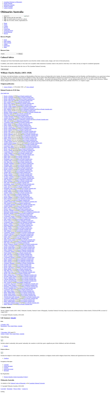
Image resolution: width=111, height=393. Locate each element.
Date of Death (7, 42)
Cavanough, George (9, 216)
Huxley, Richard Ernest (10, 295)
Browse (6, 33)
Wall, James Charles (9, 291)
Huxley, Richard (8, 181)
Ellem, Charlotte (8, 119)
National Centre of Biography (18, 383)
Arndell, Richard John (9, 201)
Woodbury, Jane (8, 165)
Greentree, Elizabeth (9, 263)
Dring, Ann (7, 115)
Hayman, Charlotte (9, 210)
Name (5, 39)
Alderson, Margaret (9, 234)
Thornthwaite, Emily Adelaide (11, 297)
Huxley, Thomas (8, 126)
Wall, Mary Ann (8, 270)
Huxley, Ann (7, 132)
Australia (20, 326)
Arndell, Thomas (8, 178)
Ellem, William (8, 226)
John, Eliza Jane (8, 254)
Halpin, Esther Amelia (9, 294)
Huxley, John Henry (9, 267)
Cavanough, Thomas (9, 232)
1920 (9, 332)
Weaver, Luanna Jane (9, 300)
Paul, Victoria (7, 282)
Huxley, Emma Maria (9, 247)
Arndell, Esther (8, 160)
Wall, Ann (6, 121)
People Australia (8, 3)
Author (6, 44)
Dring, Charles (7, 125)
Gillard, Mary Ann (8, 272)
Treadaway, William (9, 154)
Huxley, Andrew (8, 228)
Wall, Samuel (7, 203)
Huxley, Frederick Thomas (11, 244)
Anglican (6, 358)
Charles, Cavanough (9, 245)
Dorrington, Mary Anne (10, 188)
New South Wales (12, 326)
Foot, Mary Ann (8, 162)
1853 (7, 324)
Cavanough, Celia (8, 151)
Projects (6, 27)
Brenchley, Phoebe (9, 213)
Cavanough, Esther (9, 122)
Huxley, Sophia (8, 107)
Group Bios (7, 29)
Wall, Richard (7, 179)
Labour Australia (8, 8)
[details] (13, 318)
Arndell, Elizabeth (8, 116)
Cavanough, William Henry (11, 298)
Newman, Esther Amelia (10, 276)
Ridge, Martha (7, 269)
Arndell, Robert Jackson (10, 143)
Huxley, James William (10, 128)
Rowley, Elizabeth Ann (10, 288)
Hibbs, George (7, 138)
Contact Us (25, 388)
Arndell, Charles (8, 192)
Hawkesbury (4, 326)
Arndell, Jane (7, 172)
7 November (4, 332)
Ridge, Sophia (7, 124)
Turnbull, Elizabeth (9, 163)
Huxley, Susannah (8, 97)
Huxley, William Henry (10, 278)
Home (5, 23)
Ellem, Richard (8, 144)
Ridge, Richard (8, 261)
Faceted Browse (8, 32)
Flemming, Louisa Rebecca (11, 286)
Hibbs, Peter (7, 157)
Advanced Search (8, 30)
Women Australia (8, 6)
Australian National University (37, 383)
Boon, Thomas (8, 110)
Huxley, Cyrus (7, 229)
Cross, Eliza (7, 195)
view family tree (5, 93)
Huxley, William (8, 197)
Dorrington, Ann (8, 159)
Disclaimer (9, 388)
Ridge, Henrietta (8, 304)
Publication (7, 45)
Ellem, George (7, 185)
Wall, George (7, 219)
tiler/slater (6, 370)
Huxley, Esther (8, 266)
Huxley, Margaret (8, 134)
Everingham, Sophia (9, 184)
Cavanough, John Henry (10, 283)
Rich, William (7, 109)
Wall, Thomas (7, 140)
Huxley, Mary (7, 131)
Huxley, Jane (7, 273)
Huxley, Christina (8, 96)
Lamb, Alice (7, 187)
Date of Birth (7, 41)
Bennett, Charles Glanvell (10, 112)
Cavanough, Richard (9, 257)
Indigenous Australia (9, 5)
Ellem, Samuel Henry (9, 275)
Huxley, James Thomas (10, 285)
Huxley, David (7, 264)
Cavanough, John (8, 289)
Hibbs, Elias (7, 156)
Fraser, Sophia (7, 253)
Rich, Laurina (7, 102)
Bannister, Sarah (8, 113)
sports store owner (8, 369)
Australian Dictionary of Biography (13, 2)
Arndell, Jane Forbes (9, 118)
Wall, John (6, 182)
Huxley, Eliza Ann (8, 100)
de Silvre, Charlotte (9, 176)
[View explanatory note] (2, 340)
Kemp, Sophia (7, 191)
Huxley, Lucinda (8, 256)
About (5, 24)
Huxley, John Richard (9, 99)
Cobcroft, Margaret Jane (10, 279)
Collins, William (8, 153)
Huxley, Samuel (8, 129)
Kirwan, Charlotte (8, 168)
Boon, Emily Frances (9, 103)
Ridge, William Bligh (9, 292)
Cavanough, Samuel (9, 251)
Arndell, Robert (8, 166)
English (6, 346)
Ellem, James (7, 236)
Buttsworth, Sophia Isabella (11, 212)
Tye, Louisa (7, 200)
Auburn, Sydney (5, 334)
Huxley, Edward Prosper (10, 280)
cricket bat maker (8, 366)
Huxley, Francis (8, 169)
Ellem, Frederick (8, 250)
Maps (5, 47)
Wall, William (7, 231)
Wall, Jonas (7, 242)
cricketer (6, 367)
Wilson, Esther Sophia (9, 239)
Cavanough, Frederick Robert (11, 302)
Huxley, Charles (8, 223)
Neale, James (7, 137)
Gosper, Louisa (8, 235)
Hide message (4, 69)
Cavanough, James (9, 146)
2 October (3, 324)
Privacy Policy (17, 388)
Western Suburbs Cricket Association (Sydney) (16, 377)
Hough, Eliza (7, 214)
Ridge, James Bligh (9, 147)
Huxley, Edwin (8, 220)
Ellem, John (7, 207)
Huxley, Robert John (9, 248)
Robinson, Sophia (8, 225)
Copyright (3, 388)
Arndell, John (7, 190)
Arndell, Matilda (8, 206)
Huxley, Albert (7, 105)
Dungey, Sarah (8, 209)
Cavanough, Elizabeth (9, 204)
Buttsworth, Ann (8, 241)
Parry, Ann (6, 194)
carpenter (6, 364)
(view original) (30, 87)
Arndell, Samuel (8, 141)
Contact (6, 26)
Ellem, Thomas (8, 260)
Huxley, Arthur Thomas (10, 106)
